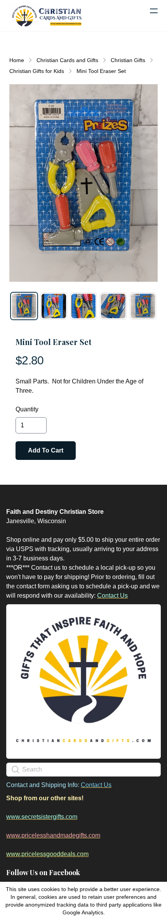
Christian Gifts (128, 60)
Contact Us (112, 595)
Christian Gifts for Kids (36, 71)
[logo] (46, 15)
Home (16, 60)
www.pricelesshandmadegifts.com (53, 835)
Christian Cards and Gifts (67, 60)
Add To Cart (45, 450)
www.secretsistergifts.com (41, 816)
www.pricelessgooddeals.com (47, 854)
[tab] (24, 306)
